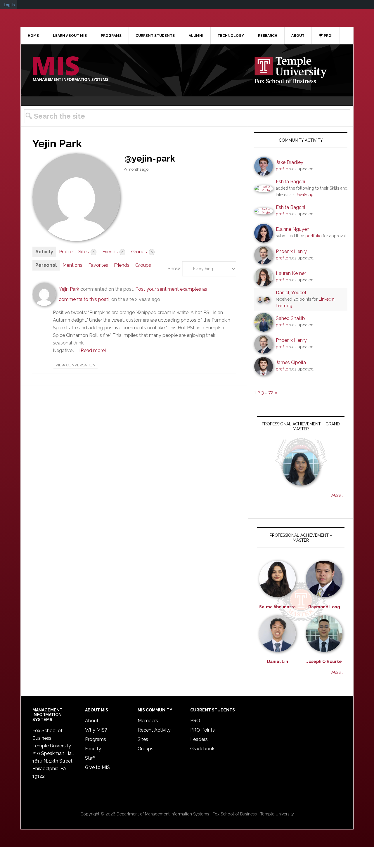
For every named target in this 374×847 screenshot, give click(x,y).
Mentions (72, 265)
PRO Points (202, 730)
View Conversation (76, 365)
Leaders (199, 739)
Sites (86, 251)
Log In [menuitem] (9, 4)
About (91, 720)
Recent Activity (154, 730)
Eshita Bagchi (290, 181)
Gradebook (202, 748)
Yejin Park (69, 289)
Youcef (299, 292)
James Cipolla (291, 362)
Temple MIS (70, 69)
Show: (174, 268)
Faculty (93, 748)
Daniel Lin (277, 661)
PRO (195, 720)
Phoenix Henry (291, 251)
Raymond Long (324, 606)
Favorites (98, 265)
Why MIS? (96, 730)
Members (148, 720)
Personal (46, 265)
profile (282, 169)
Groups (142, 251)
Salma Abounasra (277, 606)
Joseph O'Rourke (324, 661)
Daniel (282, 292)
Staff (90, 758)
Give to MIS (97, 767)
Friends (112, 251)
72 (270, 392)
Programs (95, 739)
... (317, 194)
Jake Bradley (289, 162)
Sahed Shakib (290, 318)
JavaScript (305, 194)
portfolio (313, 235)
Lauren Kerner (291, 273)
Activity (44, 251)
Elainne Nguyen (292, 229)
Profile (65, 251)
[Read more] (92, 350)
